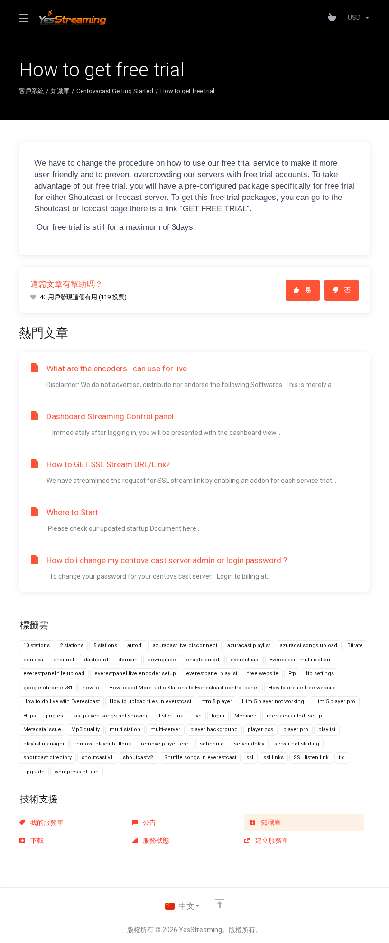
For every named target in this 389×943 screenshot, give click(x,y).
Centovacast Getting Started (114, 90)
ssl (249, 757)
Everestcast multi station (299, 660)
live (197, 716)
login (218, 716)
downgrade (162, 660)
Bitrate (355, 645)
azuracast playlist (248, 645)
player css (260, 729)
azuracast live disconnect (185, 645)
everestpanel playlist (211, 673)
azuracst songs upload (308, 645)
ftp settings (320, 673)
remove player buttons (102, 744)
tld (342, 757)
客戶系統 (31, 90)
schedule (212, 744)
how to (91, 688)
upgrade (34, 772)
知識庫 (60, 90)
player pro (295, 729)
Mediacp (245, 716)
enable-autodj (203, 660)
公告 (148, 822)
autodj (135, 645)
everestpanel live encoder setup (135, 673)
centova (33, 660)
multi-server (165, 729)
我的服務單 (46, 822)
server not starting (296, 744)
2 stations (71, 645)
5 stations (105, 645)
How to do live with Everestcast (61, 701)
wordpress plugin (77, 772)
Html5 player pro (334, 701)
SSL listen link (311, 757)
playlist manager (44, 744)
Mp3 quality (85, 729)
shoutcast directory (47, 757)
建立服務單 (271, 840)
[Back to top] (220, 904)
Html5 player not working (273, 701)
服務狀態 (155, 840)
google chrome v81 (48, 688)
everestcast (245, 660)
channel (63, 660)
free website (262, 673)
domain (128, 660)
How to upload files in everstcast (150, 701)
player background (214, 729)
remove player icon (165, 744)
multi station (125, 729)
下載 (36, 840)
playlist (326, 729)
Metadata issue (42, 729)
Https (29, 716)
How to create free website (302, 688)
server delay (249, 744)
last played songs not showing (111, 716)
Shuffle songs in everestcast (200, 757)
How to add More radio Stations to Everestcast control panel (184, 688)
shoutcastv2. (138, 757)
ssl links (273, 757)
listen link (171, 716)
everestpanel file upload (53, 673)
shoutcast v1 (97, 757)
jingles (54, 716)
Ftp (292, 673)
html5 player (216, 701)
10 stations (36, 645)
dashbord (96, 660)
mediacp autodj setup (294, 716)
